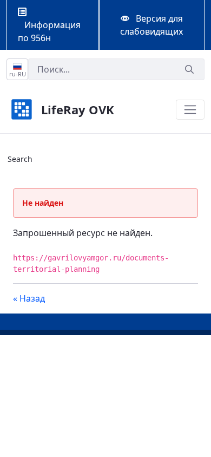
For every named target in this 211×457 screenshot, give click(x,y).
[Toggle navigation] (190, 110)
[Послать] (189, 69)
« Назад (29, 298)
